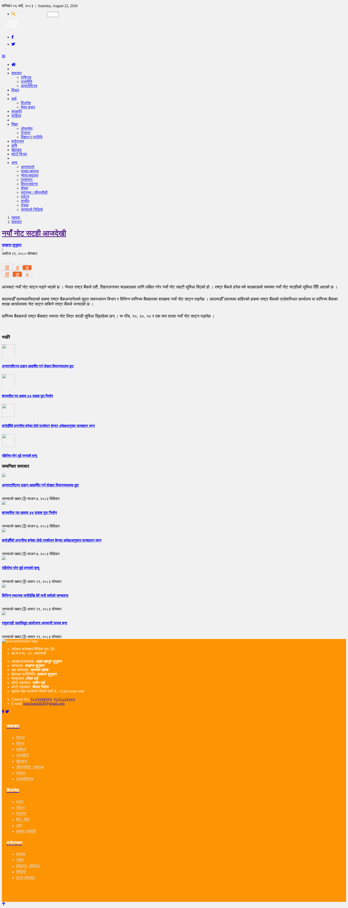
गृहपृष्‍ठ (15, 218)
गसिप (20, 860)
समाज (20, 737)
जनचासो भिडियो (32, 209)
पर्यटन (25, 197)
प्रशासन (26, 180)
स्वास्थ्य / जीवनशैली (34, 192)
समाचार (16, 73)
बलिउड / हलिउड (28, 866)
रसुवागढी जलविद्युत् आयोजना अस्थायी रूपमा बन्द (34, 623)
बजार (19, 802)
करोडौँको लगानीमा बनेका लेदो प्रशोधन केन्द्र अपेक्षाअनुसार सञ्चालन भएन (51, 540)
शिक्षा (14, 124)
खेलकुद (21, 761)
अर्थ (14, 99)
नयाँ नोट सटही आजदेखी (34, 233)
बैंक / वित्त (23, 819)
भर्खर (15, 22)
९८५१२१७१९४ (41, 699)
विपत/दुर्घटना (29, 184)
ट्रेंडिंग (13, 26)
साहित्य (16, 116)
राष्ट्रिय (26, 77)
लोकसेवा (27, 128)
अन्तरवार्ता (27, 167)
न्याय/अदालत (29, 175)
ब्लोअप (20, 854)
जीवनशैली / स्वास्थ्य (30, 767)
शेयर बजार (28, 107)
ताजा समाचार (25, 878)
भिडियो (21, 872)
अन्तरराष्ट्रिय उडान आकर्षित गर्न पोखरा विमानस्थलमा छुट (40, 485)
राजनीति (26, 82)
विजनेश (26, 103)
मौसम (24, 188)
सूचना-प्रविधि (26, 831)
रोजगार (26, 133)
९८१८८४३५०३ (64, 699)
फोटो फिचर (19, 154)
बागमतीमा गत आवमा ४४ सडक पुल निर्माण (29, 513)
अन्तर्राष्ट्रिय (29, 86)
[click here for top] (3, 904)
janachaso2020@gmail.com (44, 703)
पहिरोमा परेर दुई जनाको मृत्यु (20, 568)
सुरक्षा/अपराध (30, 171)
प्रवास (20, 773)
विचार (15, 90)
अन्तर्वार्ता (22, 755)
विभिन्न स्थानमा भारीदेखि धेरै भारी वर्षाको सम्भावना (35, 595)
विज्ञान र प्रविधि (31, 137)
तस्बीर (25, 201)
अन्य (14, 163)
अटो (19, 825)
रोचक (25, 205)
